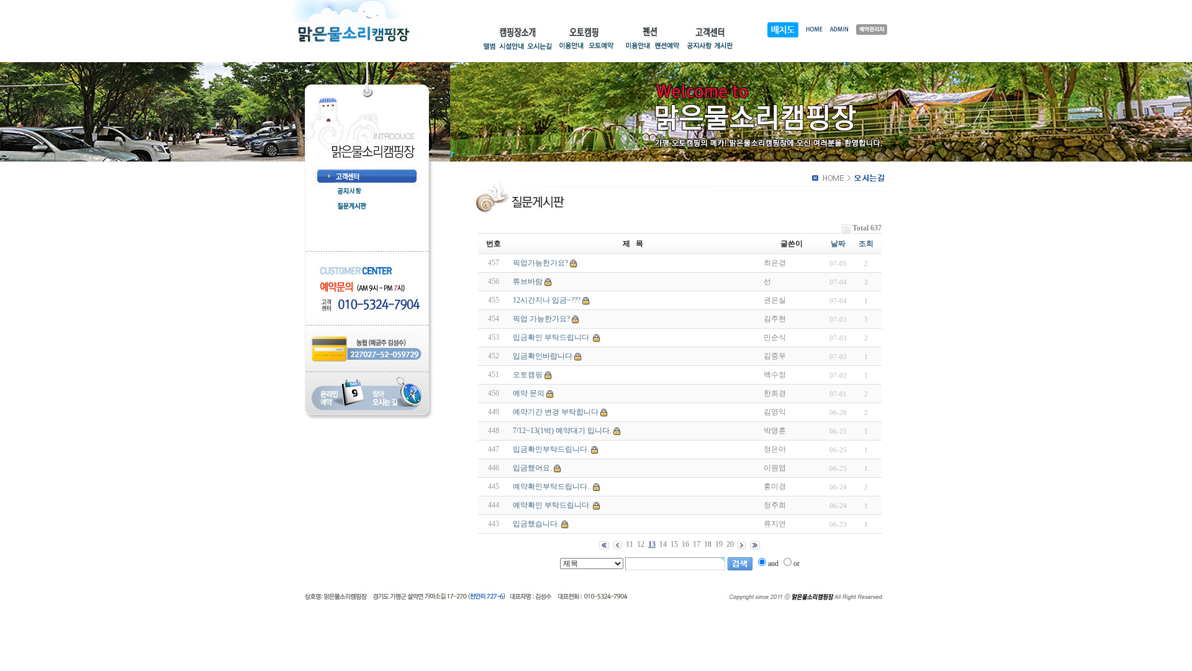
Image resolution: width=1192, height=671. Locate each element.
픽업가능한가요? (540, 262)
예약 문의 (528, 393)
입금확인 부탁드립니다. (552, 337)
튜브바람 (528, 281)
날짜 (838, 243)
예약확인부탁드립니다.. (552, 486)
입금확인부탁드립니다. (551, 449)
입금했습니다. (536, 523)
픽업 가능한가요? (541, 318)
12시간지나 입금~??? (546, 300)
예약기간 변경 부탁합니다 (555, 412)
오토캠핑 (528, 374)
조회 (866, 243)
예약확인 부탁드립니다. (552, 505)
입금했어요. (532, 467)
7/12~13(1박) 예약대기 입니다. (562, 430)
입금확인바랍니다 (542, 356)
